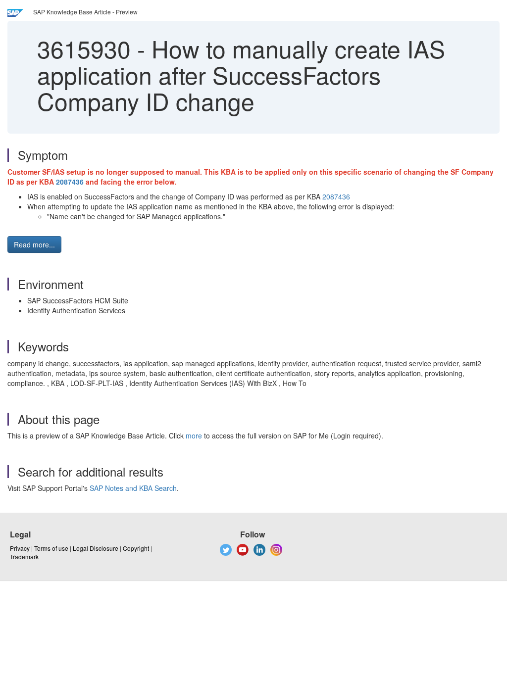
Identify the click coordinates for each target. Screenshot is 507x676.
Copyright (136, 548)
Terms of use (51, 548)
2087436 (70, 182)
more (194, 435)
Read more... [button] (34, 244)
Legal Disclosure (95, 548)
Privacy (20, 548)
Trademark (24, 556)
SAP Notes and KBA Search (133, 488)
